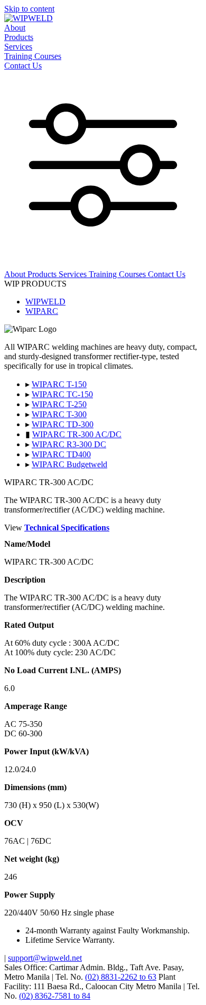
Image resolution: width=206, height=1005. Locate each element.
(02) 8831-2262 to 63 (120, 976)
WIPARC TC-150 (62, 394)
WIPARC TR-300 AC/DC (76, 434)
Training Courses (32, 56)
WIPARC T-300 (59, 414)
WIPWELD (45, 301)
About (14, 27)
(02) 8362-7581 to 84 (54, 995)
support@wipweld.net (45, 957)
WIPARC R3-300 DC (69, 444)
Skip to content (29, 8)
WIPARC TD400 (61, 454)
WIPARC (41, 311)
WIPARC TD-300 (62, 424)
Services (18, 46)
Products (18, 37)
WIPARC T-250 (59, 404)
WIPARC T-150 (59, 384)
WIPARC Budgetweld (69, 464)
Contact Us (23, 65)
